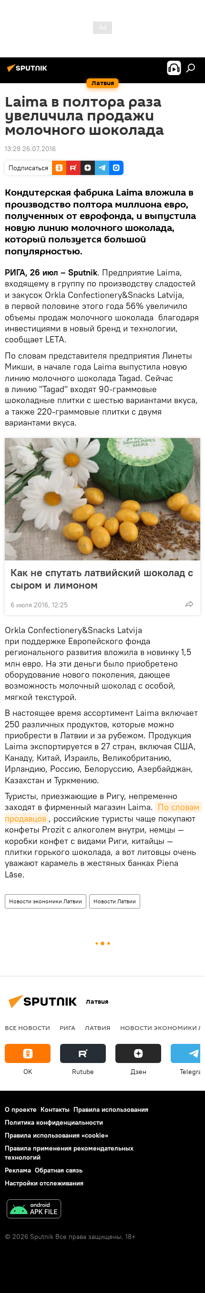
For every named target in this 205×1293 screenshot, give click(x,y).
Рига (67, 1027)
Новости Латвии (114, 901)
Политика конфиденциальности (54, 1122)
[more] (189, 604)
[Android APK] (33, 1210)
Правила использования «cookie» (56, 1135)
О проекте (21, 1109)
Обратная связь (58, 1170)
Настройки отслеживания (44, 1183)
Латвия (98, 1027)
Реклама (18, 1170)
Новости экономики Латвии (45, 901)
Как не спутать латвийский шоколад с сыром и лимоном (101, 578)
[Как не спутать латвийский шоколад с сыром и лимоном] (102, 499)
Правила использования (110, 1109)
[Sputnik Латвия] (28, 71)
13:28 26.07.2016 (30, 148)
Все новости (27, 1027)
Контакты (55, 1109)
